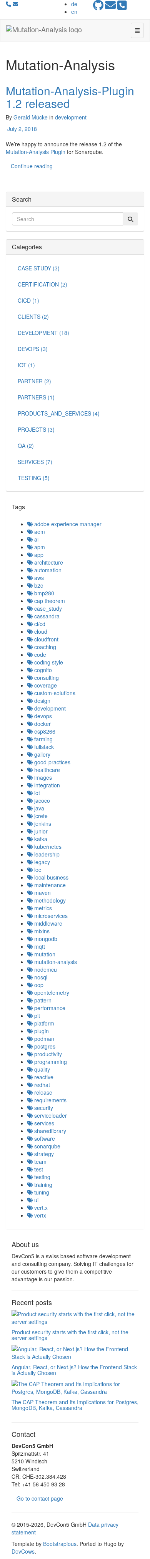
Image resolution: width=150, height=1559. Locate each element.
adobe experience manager (67, 524)
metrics (42, 908)
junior (40, 831)
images (42, 777)
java (38, 808)
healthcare (46, 770)
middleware (47, 923)
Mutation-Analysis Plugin (35, 152)
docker (42, 723)
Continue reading (32, 166)
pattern (42, 1000)
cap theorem (49, 601)
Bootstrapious (60, 1543)
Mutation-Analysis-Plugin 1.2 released (70, 96)
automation (47, 570)
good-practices (51, 762)
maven (42, 892)
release (42, 1092)
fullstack (43, 747)
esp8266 (44, 731)
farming (43, 739)
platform (43, 1023)
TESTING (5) (34, 478)
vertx (39, 1215)
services (43, 1123)
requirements (50, 1100)
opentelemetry (51, 992)
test (38, 1169)
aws (38, 578)
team (40, 1161)
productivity (47, 1054)
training (42, 1184)
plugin (41, 1031)
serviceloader (50, 1115)
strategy (43, 1154)
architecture (48, 562)
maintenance (49, 885)
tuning (41, 1192)
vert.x (40, 1207)
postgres (44, 1046)
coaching (44, 647)
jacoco (41, 800)
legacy (41, 862)
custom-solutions (54, 693)
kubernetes (47, 846)
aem (39, 531)
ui (35, 1200)
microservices (50, 915)
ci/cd (39, 624)
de (74, 4)
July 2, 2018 (21, 129)
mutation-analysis (55, 962)
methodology (49, 900)
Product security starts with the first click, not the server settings (70, 1335)
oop (38, 985)
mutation (44, 954)
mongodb (45, 939)
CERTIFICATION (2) (42, 284)
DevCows (23, 1551)
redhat (41, 1084)
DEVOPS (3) (33, 349)
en (74, 11)
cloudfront (45, 639)
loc (37, 869)
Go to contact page (40, 1498)
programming (50, 1061)
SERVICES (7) (35, 462)
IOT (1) (26, 365)
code (39, 654)
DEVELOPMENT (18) (43, 332)
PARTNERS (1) (36, 397)
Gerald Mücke (30, 117)
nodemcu (45, 969)
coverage (45, 685)
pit (36, 1015)
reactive (43, 1077)
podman (43, 1038)
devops (42, 716)
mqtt (39, 946)
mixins (41, 931)
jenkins (42, 823)
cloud (40, 631)
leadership (46, 854)
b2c (38, 585)
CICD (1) (28, 300)
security (43, 1108)
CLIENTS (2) (33, 316)
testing (41, 1177)
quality (41, 1069)
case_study (47, 608)
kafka (40, 839)
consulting (46, 677)
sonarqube (46, 1146)
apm (39, 547)
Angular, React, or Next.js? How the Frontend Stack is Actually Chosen (74, 1370)
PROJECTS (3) (36, 429)
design (41, 700)
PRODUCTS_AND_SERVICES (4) (59, 413)
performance (49, 1008)
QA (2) (26, 445)
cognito (42, 670)
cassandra (46, 616)
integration (46, 785)
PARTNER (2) (34, 381)
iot (36, 793)
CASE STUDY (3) (39, 268)
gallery (41, 754)
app (38, 554)
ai (35, 539)
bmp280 (43, 593)
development (71, 117)
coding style (48, 662)
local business (50, 877)
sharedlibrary (49, 1131)
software (44, 1138)
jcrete (40, 816)
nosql (40, 977)
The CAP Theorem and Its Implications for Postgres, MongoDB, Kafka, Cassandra (75, 1405)
